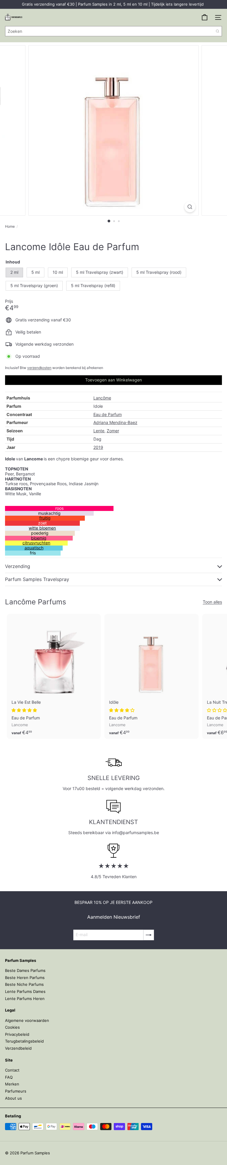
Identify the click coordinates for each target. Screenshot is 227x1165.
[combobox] (113, 31)
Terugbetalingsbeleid (24, 1041)
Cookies (12, 1027)
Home (10, 226)
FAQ (9, 1077)
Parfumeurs (15, 1091)
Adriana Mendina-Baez (115, 422)
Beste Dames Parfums (25, 970)
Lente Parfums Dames (25, 991)
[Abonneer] (148, 935)
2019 (98, 447)
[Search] (217, 31)
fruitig (45, 517)
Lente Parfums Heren (25, 998)
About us (13, 1098)
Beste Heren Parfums (25, 977)
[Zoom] (189, 206)
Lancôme (102, 397)
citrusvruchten (36, 542)
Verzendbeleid (18, 1048)
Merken (12, 1084)
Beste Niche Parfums (24, 984)
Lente (98, 430)
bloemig (38, 538)
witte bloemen (42, 527)
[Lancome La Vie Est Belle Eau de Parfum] (54, 676)
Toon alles (212, 602)
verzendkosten (39, 367)
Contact (12, 1070)
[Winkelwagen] (204, 17)
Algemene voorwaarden (27, 1020)
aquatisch (34, 547)
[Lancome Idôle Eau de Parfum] (151, 676)
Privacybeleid (17, 1034)
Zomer (113, 430)
